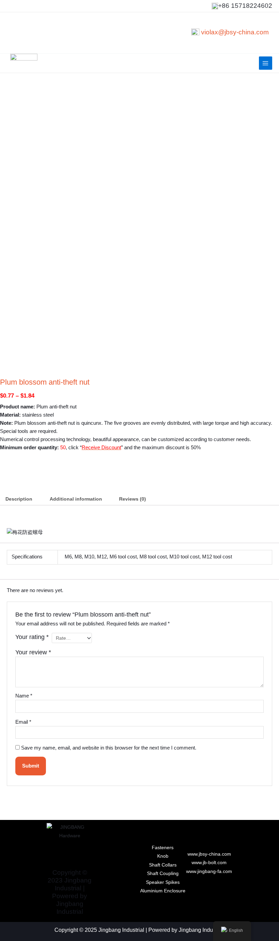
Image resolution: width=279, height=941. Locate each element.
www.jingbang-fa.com (209, 871)
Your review (33, 652)
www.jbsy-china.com (209, 854)
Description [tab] (18, 499)
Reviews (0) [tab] (132, 499)
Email (23, 722)
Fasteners (163, 847)
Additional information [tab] (76, 499)
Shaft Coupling (163, 873)
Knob (162, 856)
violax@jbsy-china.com (235, 32)
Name (23, 696)
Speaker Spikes (163, 882)
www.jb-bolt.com (209, 862)
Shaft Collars (163, 865)
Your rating (32, 637)
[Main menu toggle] (265, 63)
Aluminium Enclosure (162, 890)
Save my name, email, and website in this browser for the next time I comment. (108, 748)
